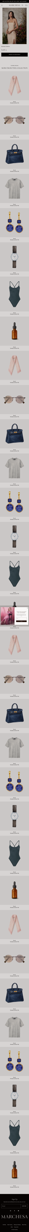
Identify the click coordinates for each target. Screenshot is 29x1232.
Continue (21, 621)
